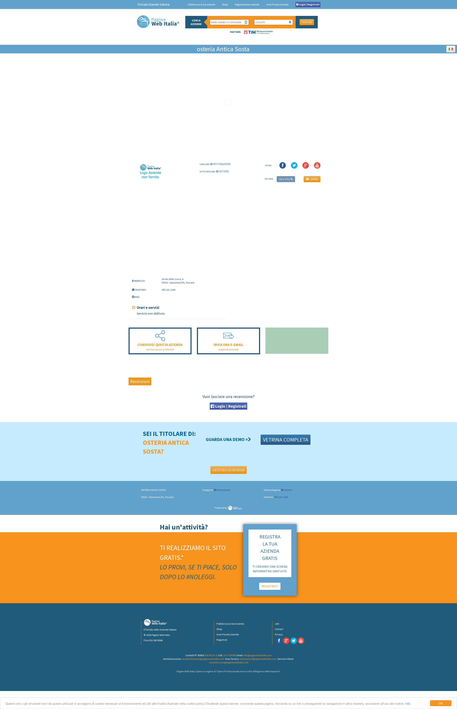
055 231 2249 (281, 497)
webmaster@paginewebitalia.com (258, 658)
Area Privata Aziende (277, 4)
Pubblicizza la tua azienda (201, 4)
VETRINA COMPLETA (285, 439)
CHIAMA (313, 179)
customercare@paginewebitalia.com (228, 662)
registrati (270, 586)
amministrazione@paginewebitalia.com (203, 658)
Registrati (222, 639)
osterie (223, 171)
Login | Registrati (309, 4)
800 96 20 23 (211, 655)
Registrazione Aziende (247, 4)
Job (277, 623)
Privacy (279, 634)
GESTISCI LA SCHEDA (228, 470)
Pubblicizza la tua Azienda (230, 623)
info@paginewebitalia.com (257, 655)
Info (407, 703)
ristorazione (222, 164)
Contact (279, 629)
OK (441, 703)
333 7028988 (229, 655)
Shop (225, 4)
